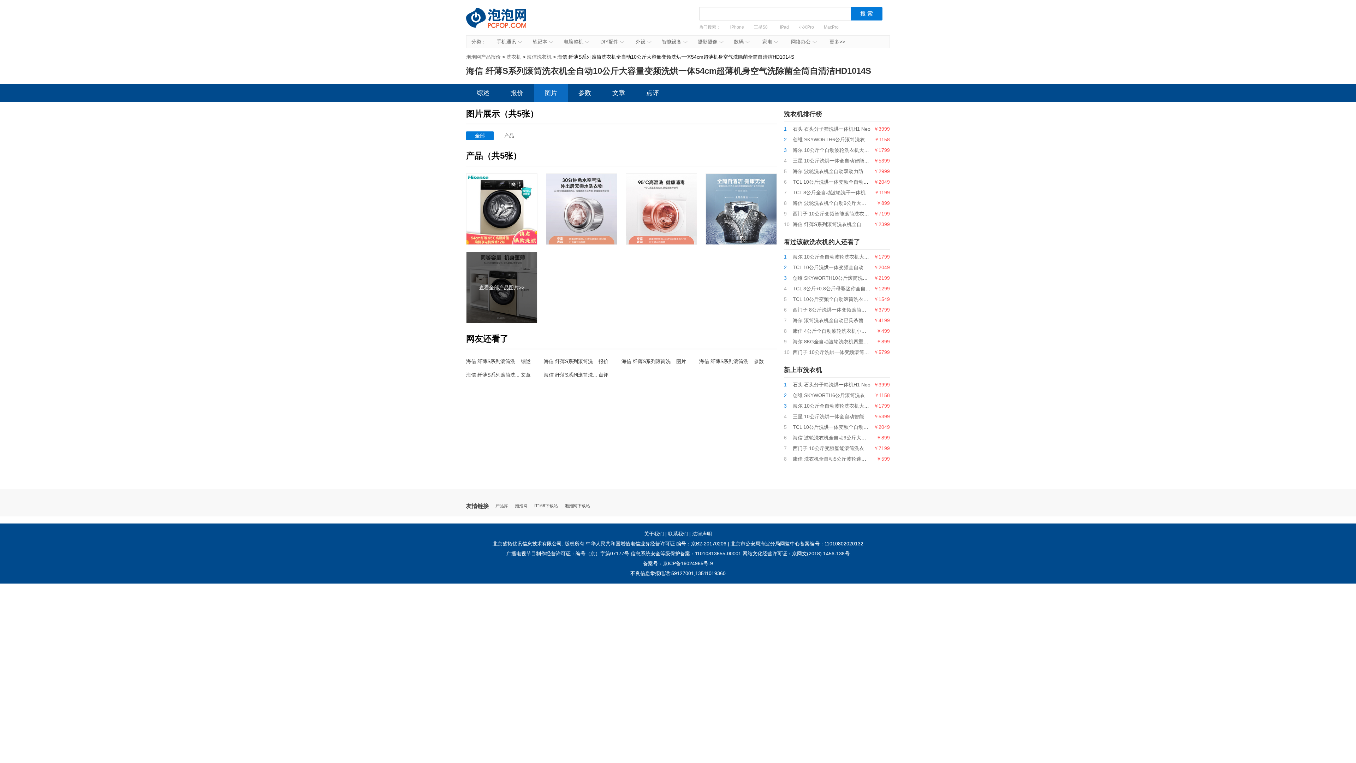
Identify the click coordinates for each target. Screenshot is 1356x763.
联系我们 (678, 534)
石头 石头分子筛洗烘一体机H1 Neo (831, 129)
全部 (480, 135)
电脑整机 (573, 42)
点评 (652, 92)
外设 (641, 42)
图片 (551, 92)
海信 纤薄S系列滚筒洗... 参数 (731, 361)
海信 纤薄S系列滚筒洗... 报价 (576, 361)
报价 (517, 92)
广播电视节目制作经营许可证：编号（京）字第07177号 (567, 553)
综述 (483, 92)
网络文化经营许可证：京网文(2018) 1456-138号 (796, 553)
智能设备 (672, 42)
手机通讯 (506, 42)
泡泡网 (521, 506)
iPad (784, 27)
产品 (509, 135)
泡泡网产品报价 (503, 23)
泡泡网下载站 (577, 506)
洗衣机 (513, 57)
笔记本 (540, 42)
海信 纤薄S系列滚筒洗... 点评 (576, 375)
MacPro (831, 27)
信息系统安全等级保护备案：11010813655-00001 (686, 553)
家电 (767, 42)
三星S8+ (762, 27)
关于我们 (654, 534)
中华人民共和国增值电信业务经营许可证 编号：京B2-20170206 (656, 543)
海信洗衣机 (539, 57)
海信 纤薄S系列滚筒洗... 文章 (498, 375)
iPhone (737, 27)
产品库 (501, 506)
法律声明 (702, 534)
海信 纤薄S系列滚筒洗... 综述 (498, 361)
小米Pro (806, 27)
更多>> (837, 42)
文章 (618, 92)
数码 (739, 42)
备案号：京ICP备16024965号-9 (678, 563)
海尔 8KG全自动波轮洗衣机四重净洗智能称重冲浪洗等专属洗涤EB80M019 (875, 341)
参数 (584, 92)
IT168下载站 (546, 506)
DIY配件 (609, 42)
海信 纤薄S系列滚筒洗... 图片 (654, 361)
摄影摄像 (708, 42)
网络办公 (801, 42)
